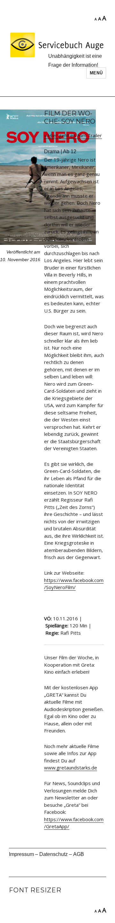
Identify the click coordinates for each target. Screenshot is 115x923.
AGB (78, 854)
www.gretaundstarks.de (70, 767)
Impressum (21, 854)
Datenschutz (53, 854)
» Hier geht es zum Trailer (73, 135)
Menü (96, 73)
